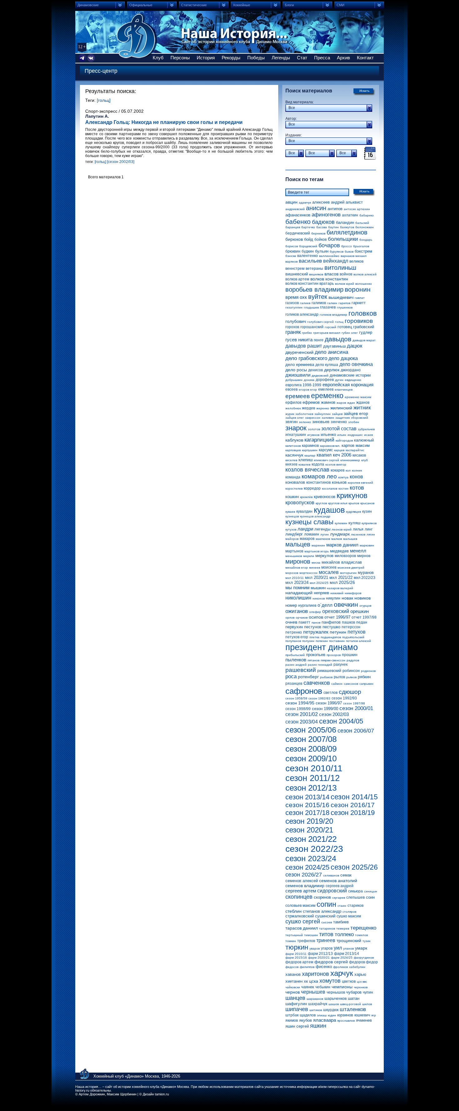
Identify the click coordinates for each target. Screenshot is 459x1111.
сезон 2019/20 (309, 821)
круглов (321, 503)
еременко (327, 396)
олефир (315, 612)
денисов (315, 370)
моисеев (328, 567)
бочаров (329, 245)
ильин (341, 435)
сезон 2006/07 (356, 731)
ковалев (304, 464)
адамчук (305, 202)
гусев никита (299, 339)
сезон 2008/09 (311, 748)
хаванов (293, 974)
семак (346, 875)
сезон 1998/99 (298, 709)
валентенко (307, 256)
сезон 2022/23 (314, 849)
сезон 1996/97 (329, 703)
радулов (353, 660)
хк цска (311, 981)
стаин (342, 905)
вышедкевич (340, 297)
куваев (290, 511)
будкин (308, 251)
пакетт (304, 622)
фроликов (340, 967)
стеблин (293, 911)
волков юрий (344, 283)
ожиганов (296, 611)
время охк (296, 297)
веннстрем (294, 268)
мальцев (297, 544)
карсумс (326, 450)
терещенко (363, 928)
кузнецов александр (315, 516)
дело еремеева (299, 364)
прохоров (334, 655)
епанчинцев (344, 389)
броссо (346, 246)
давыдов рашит (303, 345)
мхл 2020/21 (316, 577)
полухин (308, 641)
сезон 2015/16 (307, 804)
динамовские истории (350, 375)
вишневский (296, 274)
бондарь (365, 239)
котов (357, 488)
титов (326, 934)
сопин (326, 904)
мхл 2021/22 (341, 577)
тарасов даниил (301, 928)
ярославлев (346, 1020)
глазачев (328, 307)
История (206, 57)
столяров (349, 911)
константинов (318, 482)
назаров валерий (340, 588)
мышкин (318, 587)
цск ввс (362, 981)
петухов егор (296, 637)
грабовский (363, 326)
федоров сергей (331, 961)
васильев (310, 261)
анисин (316, 208)
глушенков (345, 307)
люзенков (358, 534)
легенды (322, 529)
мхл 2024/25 (319, 583)
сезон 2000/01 (356, 708)
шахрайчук (317, 1004)
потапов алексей (358, 641)
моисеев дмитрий (351, 567)
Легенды (281, 57)
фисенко (324, 966)
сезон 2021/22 (311, 839)
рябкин (364, 676)
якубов (305, 1020)
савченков (317, 683)
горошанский (311, 327)
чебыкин (322, 987)
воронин (358, 289)
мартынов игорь (316, 551)
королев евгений (360, 482)
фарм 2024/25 (342, 957)
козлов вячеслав (307, 470)
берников (318, 233)
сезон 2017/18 (307, 813)
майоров (292, 539)
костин (343, 488)
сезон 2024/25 (307, 867)
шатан (353, 998)
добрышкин (294, 380)
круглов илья (337, 503)
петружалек (315, 632)
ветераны (314, 268)
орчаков (302, 617)
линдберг (294, 534)
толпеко (344, 934)
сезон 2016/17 (353, 804)
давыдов (338, 339)
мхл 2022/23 (364, 577)
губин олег (350, 332)
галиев (305, 303)
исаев (368, 435)
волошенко (363, 283)
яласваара (324, 1020)
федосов (292, 967)
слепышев (355, 897)
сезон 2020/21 (309, 830)
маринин (318, 545)
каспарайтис (355, 450)
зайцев (337, 414)
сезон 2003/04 (301, 721)
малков (336, 539)
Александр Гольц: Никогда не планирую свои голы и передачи (164, 122)
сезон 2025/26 (354, 867)
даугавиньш (334, 346)
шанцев (295, 998)
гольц (339, 321)
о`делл (325, 605)
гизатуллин (294, 307)
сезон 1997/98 (354, 703)
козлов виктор (335, 464)
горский (330, 327)
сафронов (303, 691)
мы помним (297, 587)
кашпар (309, 455)
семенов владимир (304, 885)
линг (369, 529)
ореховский (335, 611)
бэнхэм (290, 256)
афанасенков (297, 215)
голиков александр (301, 314)
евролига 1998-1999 (303, 385)
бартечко (308, 227)
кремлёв (306, 497)
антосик (350, 209)
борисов (291, 246)
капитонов (293, 445)
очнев (291, 622)
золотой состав (339, 428)
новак (347, 597)
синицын (370, 891)
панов (316, 622)
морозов (291, 573)
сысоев (326, 922)
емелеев (325, 389)
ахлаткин (350, 215)
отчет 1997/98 (364, 617)
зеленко (305, 422)
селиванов (331, 875)
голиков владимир (333, 314)
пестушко (331, 627)
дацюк (354, 346)
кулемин (341, 523)
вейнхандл (335, 261)
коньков (339, 482)
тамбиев (341, 922)
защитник (342, 417)
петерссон (351, 627)
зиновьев (320, 421)
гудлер (365, 332)
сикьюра (355, 891)
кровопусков (299, 502)
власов (331, 273)
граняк (293, 332)
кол (348, 470)
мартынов (294, 551)
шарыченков (335, 998)
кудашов (329, 510)
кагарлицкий (319, 440)
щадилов (308, 1015)
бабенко (298, 221)
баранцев (292, 227)
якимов (291, 1020)
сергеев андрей (339, 886)
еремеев (297, 396)
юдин (332, 1015)
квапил (324, 454)
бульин (321, 251)
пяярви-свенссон (333, 660)
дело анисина (331, 352)
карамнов (310, 445)
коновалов (295, 482)
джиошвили (297, 375)
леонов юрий (342, 529)
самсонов (351, 683)
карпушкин (310, 450)
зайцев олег (294, 417)
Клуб (158, 57)
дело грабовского (306, 358)
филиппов (307, 967)
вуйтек (317, 296)
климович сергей (326, 460)
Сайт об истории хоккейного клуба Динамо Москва (136, 36)
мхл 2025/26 (342, 582)
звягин (291, 421)
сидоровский (332, 890)
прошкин (350, 655)
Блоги (289, 5)
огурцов (365, 605)
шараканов (315, 998)
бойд (308, 239)
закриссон (312, 417)
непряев (321, 592)
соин (370, 897)
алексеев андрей (328, 202)
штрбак (292, 1015)
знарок (296, 428)
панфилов (331, 622)
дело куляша (326, 365)
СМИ (340, 5)
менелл (358, 550)
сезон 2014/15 (354, 797)
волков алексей (365, 274)
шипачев (296, 1009)
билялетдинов (347, 232)
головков (362, 313)
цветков (349, 981)
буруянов (336, 251)
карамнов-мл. (330, 445)
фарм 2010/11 (296, 953)
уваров (314, 948)
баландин (345, 222)
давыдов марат (364, 340)
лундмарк (340, 533)
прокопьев (315, 654)
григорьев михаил (326, 332)
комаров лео (319, 476)
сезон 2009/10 (311, 758)
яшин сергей (297, 1026)
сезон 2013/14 (307, 797)
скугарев (338, 897)
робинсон (351, 671)
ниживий (336, 593)
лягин (371, 534)
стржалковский (299, 916)
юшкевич (362, 1015)
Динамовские (88, 5)
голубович (295, 321)
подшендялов (331, 637)
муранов (366, 572)
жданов (362, 402)
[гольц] (104, 100)
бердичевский (297, 233)
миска (316, 562)
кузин (367, 511)
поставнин (337, 641)
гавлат (360, 297)
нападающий (299, 592)
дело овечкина (356, 364)
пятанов (313, 660)
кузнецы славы (309, 522)
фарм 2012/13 (320, 953)
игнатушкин (295, 434)
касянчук (294, 454)
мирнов (363, 556)
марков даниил (342, 544)
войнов (346, 274)
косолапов (329, 488)
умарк (361, 948)
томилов (361, 935)
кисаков (359, 455)
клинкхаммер (350, 460)
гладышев (311, 307)
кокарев (337, 470)
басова (321, 227)
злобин (353, 422)
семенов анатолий (338, 880)
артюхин (363, 209)
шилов (367, 1004)
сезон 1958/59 (296, 698)
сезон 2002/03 (334, 714)
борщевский (308, 246)
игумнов (313, 435)
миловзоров (345, 556)
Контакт (365, 57)
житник (362, 408)
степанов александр (322, 911)
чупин (368, 992)
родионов (368, 671)
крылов (353, 503)
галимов (319, 303)
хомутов (330, 981)
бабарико (366, 215)
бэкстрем (363, 251)
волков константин (329, 278)
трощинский (349, 940)
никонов (319, 598)
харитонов (315, 974)
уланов (348, 948)
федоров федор (363, 962)
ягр (373, 1015)
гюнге (318, 340)
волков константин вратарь (309, 283)
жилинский (341, 407)
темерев (342, 928)
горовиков (359, 321)
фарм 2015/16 (296, 957)
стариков (355, 905)
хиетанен (294, 981)
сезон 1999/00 (325, 708)
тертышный (294, 935)
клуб (364, 460)
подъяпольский (353, 637)
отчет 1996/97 (337, 617)
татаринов (327, 928)
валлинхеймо (329, 256)
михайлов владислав (342, 562)
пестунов (312, 627)
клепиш (306, 459)
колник (357, 470)
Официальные (140, 5)
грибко (307, 332)
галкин (332, 303)
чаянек (307, 987)
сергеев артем (300, 890)
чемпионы (342, 986)
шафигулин (296, 1003)
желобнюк (293, 408)
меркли (308, 556)
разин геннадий (320, 664)
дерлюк (331, 369)
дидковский (320, 375)
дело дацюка (343, 358)
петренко (293, 632)
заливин (328, 417)
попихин (322, 641)
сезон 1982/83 (319, 698)
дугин (339, 380)
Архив (343, 57)
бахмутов (347, 227)
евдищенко (353, 380)
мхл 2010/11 (294, 578)
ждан (351, 402)
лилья (358, 529)
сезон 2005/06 (310, 729)
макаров (307, 538)
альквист (354, 202)
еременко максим (358, 397)
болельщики (343, 239)
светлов (330, 692)
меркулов (324, 555)
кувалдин (304, 511)
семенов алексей (301, 880)
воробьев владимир (314, 289)
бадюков (323, 222)
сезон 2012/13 (311, 788)
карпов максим (356, 445)
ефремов (311, 402)
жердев (308, 408)
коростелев (294, 488)
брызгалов (361, 246)
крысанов (367, 503)
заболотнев (304, 414)
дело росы (296, 369)
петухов (357, 632)
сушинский (325, 916)
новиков (362, 597)
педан (361, 622)
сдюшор (350, 692)
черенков (361, 987)
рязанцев (293, 683)
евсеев (291, 389)
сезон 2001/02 (301, 714)
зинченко (339, 422)
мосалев (329, 572)
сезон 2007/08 (311, 739)
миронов (297, 561)
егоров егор (308, 389)
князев (291, 464)
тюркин (296, 947)
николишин (298, 597)
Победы (256, 57)
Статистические (194, 5)
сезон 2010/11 (314, 768)
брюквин (292, 251)
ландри (305, 528)
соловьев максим (300, 905)
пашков (348, 622)
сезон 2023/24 (310, 858)
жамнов (328, 402)
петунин (338, 632)
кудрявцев (353, 511)
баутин (333, 227)
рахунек (340, 664)
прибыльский (295, 655)
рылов (339, 677)
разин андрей (296, 664)
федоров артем (299, 962)
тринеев (325, 940)
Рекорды (231, 57)
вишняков (316, 274)
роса (291, 676)
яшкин (318, 1026)
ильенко (328, 434)
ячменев (364, 1020)
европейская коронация (348, 384)
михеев (314, 567)
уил (338, 948)
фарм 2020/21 (319, 957)
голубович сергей (320, 321)
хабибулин (357, 967)
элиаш (322, 1015)
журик (289, 414)
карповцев (293, 450)
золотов (314, 429)
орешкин (359, 611)
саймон (337, 683)
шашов (333, 1004)
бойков (320, 239)
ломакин (311, 534)
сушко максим (349, 916)
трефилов (306, 941)
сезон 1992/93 (344, 698)
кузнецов (292, 516)
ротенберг (308, 676)
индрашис (355, 435)
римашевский (329, 671)
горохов (292, 327)
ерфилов (293, 402)
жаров (341, 402)
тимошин (311, 935)
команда (292, 477)
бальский (362, 223)
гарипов (344, 303)
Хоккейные (241, 5)
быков (349, 251)
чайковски (292, 987)
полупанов (293, 641)
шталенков (353, 1009)
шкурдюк (330, 1010)
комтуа (343, 477)
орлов (289, 617)
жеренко (322, 408)
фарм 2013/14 (346, 953)
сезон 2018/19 (353, 813)
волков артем (297, 279)
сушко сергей (302, 921)
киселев (291, 460)
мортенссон (308, 573)
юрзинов (345, 1015)
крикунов (352, 495)
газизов (292, 303)
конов (356, 476)
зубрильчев (366, 429)
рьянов (351, 677)
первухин (294, 627)
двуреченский (299, 352)
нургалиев (307, 605)
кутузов (290, 529)
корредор (312, 488)
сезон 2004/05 (341, 721)
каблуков (294, 439)
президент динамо (321, 647)
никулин (333, 598)
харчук (341, 973)
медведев (339, 551)
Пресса (322, 57)
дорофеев (325, 380)
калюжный (364, 440)
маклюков (323, 539)
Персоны (180, 57)
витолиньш (340, 267)
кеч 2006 (342, 454)
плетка (314, 637)
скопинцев (299, 897)
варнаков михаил (354, 256)
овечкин (346, 604)
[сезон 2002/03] (120, 162)
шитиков (315, 1010)
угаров (327, 948)
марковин (367, 545)
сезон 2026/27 (303, 875)
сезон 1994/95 (299, 702)
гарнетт (359, 302)
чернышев (313, 992)
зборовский (359, 417)
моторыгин (348, 573)
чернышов (336, 992)
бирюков (294, 239)
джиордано (351, 370)
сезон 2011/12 (312, 778)
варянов (291, 261)
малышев (350, 539)
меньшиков (293, 556)
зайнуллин (322, 414)
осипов (316, 617)
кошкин (292, 496)
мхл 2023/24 (296, 582)
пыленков (295, 659)
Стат (302, 57)
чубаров (354, 992)
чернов (292, 992)
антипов (335, 208)
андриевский (295, 209)
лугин (324, 534)
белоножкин (364, 227)
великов (356, 261)
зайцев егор (356, 413)
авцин (291, 202)
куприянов (369, 523)
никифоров (353, 593)
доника (309, 380)
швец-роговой (350, 1004)
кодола (318, 464)
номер (291, 605)
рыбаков (326, 677)
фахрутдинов (364, 957)
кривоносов (324, 496)
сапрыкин (366, 683)
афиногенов (326, 215)
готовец (345, 326)
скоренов (322, 897)
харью (360, 974)
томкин (290, 941)
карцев (339, 450)
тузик (366, 941)
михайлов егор (296, 567)
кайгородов (344, 440)
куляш (354, 523)
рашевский (300, 670)
